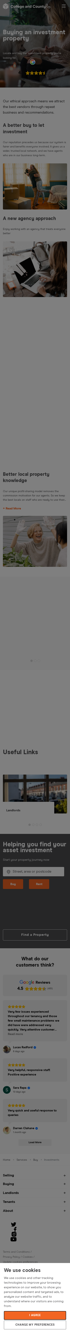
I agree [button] (35, 1315)
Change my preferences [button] (35, 1324)
